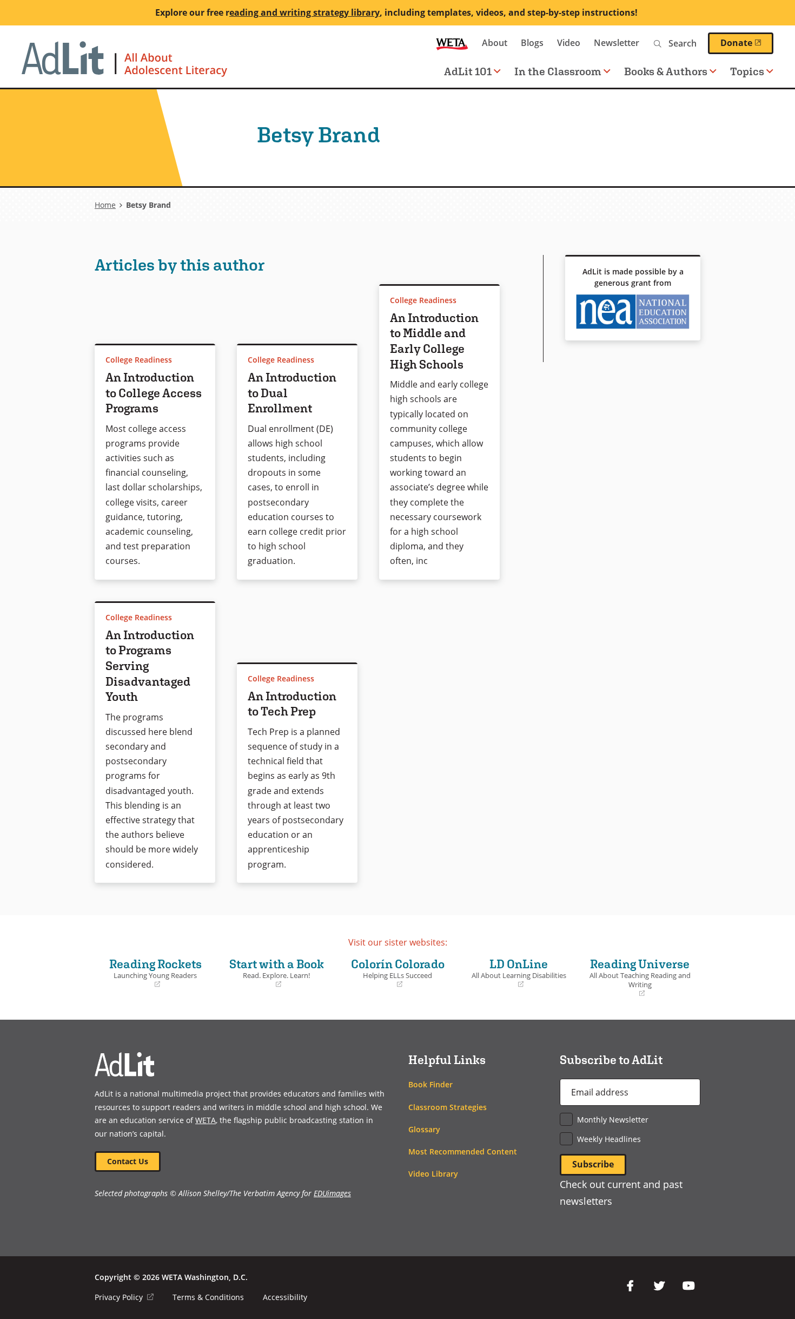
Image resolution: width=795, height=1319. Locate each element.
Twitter (659, 1286)
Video (568, 43)
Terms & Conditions (208, 1297)
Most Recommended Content (462, 1151)
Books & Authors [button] (665, 71)
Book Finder (430, 1084)
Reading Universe (638, 978)
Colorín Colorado (393, 973)
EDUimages (332, 1193)
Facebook (630, 1286)
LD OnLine (514, 973)
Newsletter (616, 43)
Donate (746, 43)
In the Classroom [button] (557, 71)
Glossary (424, 1129)
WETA (452, 43)
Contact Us (127, 1161)
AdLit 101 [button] (468, 71)
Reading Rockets (151, 973)
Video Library (433, 1174)
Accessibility (285, 1297)
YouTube (688, 1286)
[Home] (124, 64)
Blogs (532, 43)
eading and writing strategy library (304, 12)
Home (105, 205)
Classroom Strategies (447, 1107)
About (494, 43)
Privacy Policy (124, 1297)
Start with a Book (272, 973)
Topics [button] (747, 71)
